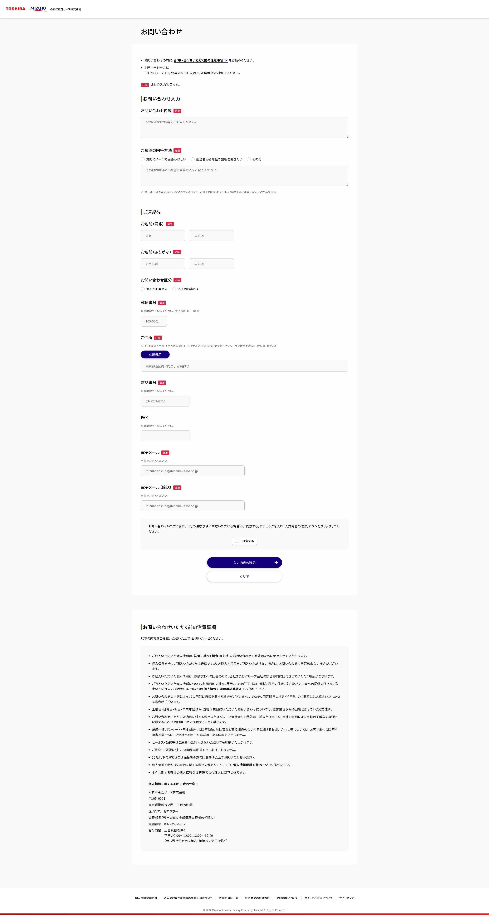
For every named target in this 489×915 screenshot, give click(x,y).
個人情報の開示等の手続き (223, 688)
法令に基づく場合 (206, 655)
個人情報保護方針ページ (250, 764)
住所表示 (155, 354)
